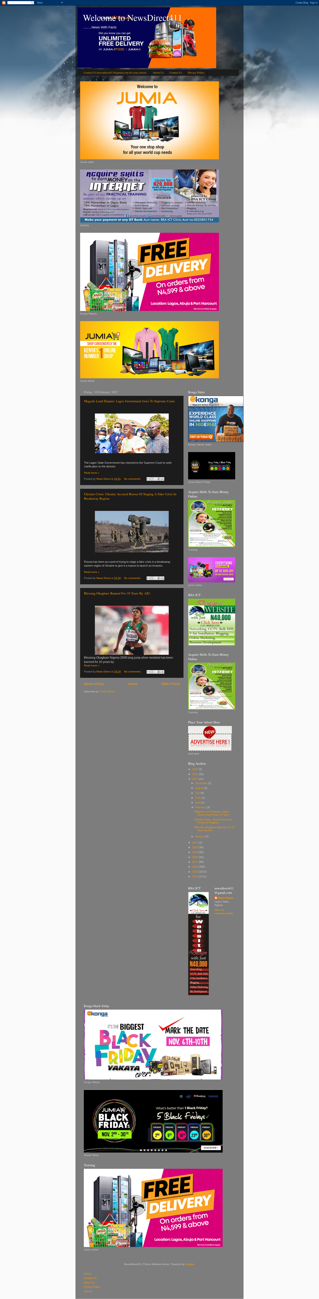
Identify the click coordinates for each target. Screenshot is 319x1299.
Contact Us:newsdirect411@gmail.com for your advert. (115, 72)
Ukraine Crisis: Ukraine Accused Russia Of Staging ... (213, 821)
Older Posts (170, 684)
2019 (195, 852)
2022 (195, 779)
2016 (195, 866)
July (197, 793)
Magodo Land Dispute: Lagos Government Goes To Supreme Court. (129, 401)
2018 (195, 857)
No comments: (133, 479)
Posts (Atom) (107, 691)
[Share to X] (155, 479)
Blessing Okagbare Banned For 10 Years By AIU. (117, 593)
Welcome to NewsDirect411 (132, 17)
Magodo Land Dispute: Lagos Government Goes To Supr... (212, 813)
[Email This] (148, 479)
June (198, 797)
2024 (195, 769)
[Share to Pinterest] (162, 479)
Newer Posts (94, 684)
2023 (195, 774)
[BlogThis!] (152, 479)
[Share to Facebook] (159, 479)
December (201, 783)
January (200, 836)
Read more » (91, 472)
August (199, 788)
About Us (158, 72)
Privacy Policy (196, 72)
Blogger (189, 1264)
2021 (195, 842)
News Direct (225, 898)
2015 (195, 871)
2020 (195, 847)
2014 (195, 876)
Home (133, 684)
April (198, 802)
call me (88, 1291)
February (201, 807)
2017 (195, 862)
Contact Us (175, 72)
